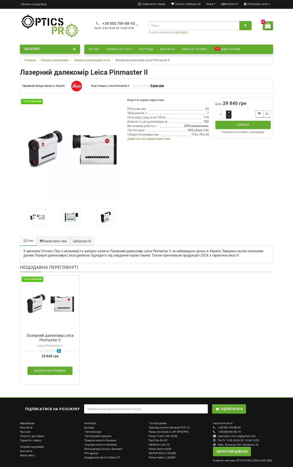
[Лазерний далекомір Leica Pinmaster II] (71, 149)
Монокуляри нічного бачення (103, 449)
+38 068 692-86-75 (229, 431)
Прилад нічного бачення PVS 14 (169, 427)
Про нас (93, 49)
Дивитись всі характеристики (148, 138)
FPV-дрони (91, 453)
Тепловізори (92, 431)
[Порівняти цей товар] (267, 114)
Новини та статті (119, 49)
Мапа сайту (27, 455)
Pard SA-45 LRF (158, 440)
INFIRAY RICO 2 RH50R (162, 453)
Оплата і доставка (32, 436)
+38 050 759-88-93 (229, 427)
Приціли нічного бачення (100, 440)
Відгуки (83, 241)
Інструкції (146, 49)
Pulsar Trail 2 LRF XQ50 (163, 436)
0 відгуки (157, 85)
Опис (30, 240)
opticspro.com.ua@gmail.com (237, 436)
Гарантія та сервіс (194, 49)
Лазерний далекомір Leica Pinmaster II (50, 337)
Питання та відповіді (34, 4)
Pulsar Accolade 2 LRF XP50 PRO (169, 431)
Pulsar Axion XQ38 (160, 449)
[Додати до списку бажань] (259, 114)
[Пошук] (245, 26)
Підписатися (232, 409)
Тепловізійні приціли (97, 436)
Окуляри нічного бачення (100, 444)
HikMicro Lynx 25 (159, 444)
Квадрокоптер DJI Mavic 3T (102, 457)
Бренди (89, 427)
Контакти (167, 49)
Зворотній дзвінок (232, 451)
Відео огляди (230, 49)
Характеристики (55, 241)
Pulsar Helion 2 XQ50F (162, 457)
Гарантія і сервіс (31, 440)
